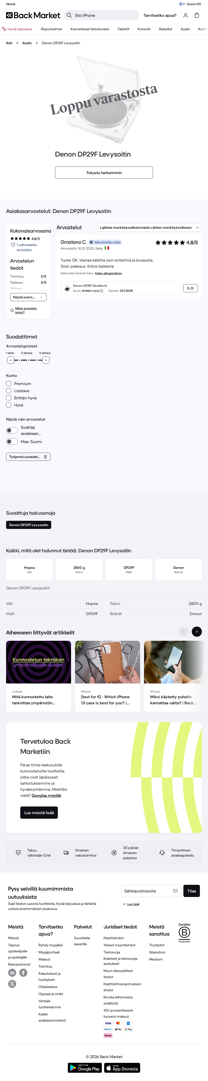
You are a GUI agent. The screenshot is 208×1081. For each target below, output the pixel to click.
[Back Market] (33, 15)
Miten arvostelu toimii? (26, 310)
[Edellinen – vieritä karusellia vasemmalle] (184, 632)
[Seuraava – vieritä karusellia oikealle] (197, 632)
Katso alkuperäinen (108, 273)
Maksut (44, 959)
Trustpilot (156, 945)
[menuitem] (51, 29)
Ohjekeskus (48, 986)
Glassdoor (157, 952)
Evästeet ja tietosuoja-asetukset (120, 961)
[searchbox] (105, 15)
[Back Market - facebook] (23, 973)
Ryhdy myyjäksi (51, 945)
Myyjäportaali (49, 952)
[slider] (10, 360)
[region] (104, 677)
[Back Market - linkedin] (12, 973)
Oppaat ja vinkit (51, 994)
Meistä (13, 938)
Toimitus (45, 966)
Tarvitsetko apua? (160, 15)
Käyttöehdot (113, 938)
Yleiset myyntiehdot (119, 945)
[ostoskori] (197, 15)
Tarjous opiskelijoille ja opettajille (17, 951)
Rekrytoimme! (19, 964)
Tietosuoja (111, 952)
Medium (156, 959)
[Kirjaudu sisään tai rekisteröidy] (186, 15)
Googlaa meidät (46, 795)
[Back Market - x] (12, 984)
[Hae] (69, 15)
